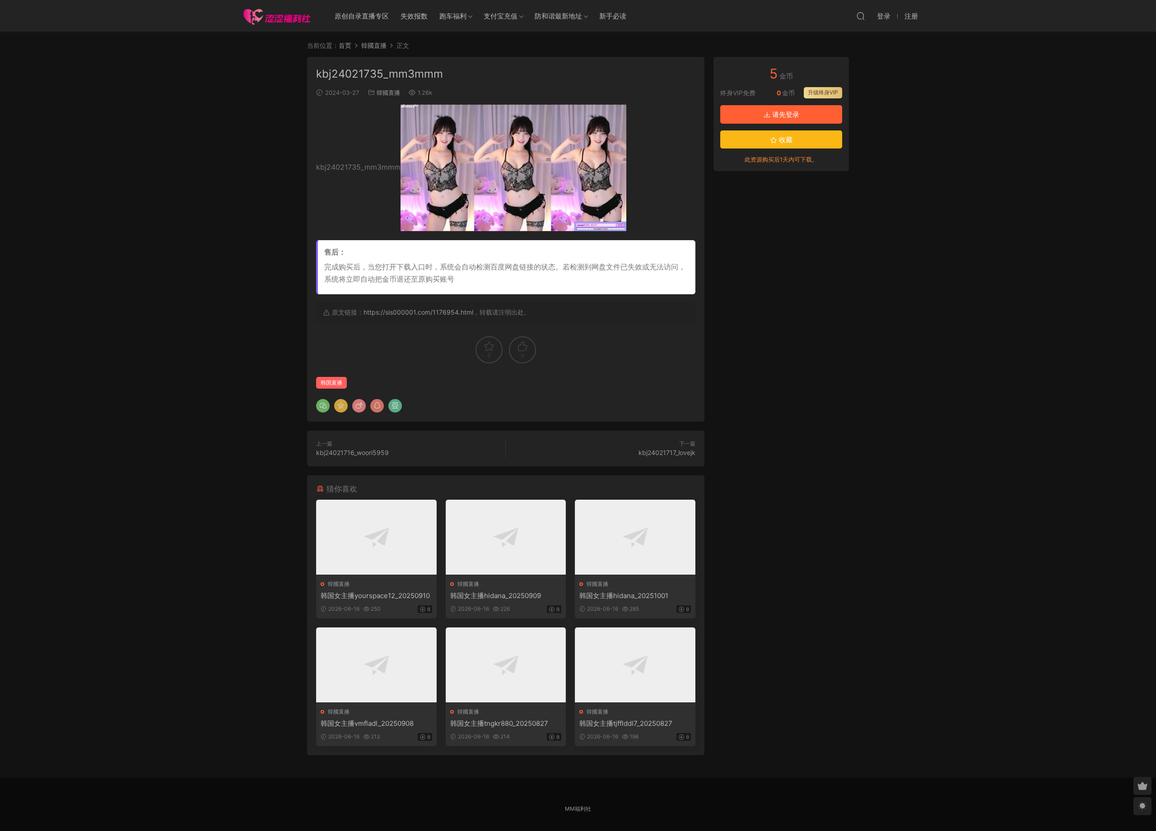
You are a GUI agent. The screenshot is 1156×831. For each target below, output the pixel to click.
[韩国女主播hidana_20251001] (635, 537)
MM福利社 (578, 808)
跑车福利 (452, 16)
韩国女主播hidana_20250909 (495, 595)
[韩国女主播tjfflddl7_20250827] (635, 664)
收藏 (784, 139)
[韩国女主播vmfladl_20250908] (376, 664)
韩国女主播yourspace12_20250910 (375, 595)
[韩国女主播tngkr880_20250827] (506, 664)
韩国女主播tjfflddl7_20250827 (625, 723)
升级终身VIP (823, 92)
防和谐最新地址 (558, 16)
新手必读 (612, 16)
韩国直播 (331, 382)
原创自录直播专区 (362, 16)
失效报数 (414, 16)
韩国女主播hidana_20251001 (623, 595)
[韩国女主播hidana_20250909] (506, 537)
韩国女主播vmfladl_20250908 (367, 723)
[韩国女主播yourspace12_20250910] (376, 537)
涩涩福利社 (276, 16)
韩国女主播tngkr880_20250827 (499, 723)
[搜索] (860, 15)
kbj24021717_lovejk (667, 452)
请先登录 (784, 114)
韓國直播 (388, 92)
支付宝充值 (500, 16)
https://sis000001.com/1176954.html (418, 312)
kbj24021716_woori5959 (352, 452)
